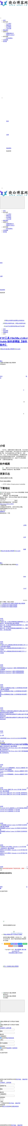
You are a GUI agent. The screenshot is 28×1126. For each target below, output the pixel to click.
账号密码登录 (10, 1038)
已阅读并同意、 (11, 1103)
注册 (2, 1101)
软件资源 (5, 330)
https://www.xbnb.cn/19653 (7, 504)
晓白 (1, 361)
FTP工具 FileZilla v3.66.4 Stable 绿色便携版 (13, 341)
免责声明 (15, 945)
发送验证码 (3, 1036)
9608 (24, 576)
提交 (16, 500)
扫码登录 (16, 1106)
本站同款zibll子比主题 (18, 326)
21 (23, 588)
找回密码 (9, 1048)
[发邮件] (15, 991)
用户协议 (20, 945)
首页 (4, 329)
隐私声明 (10, 945)
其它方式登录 (6, 1106)
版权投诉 (25, 943)
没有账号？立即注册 (5, 1028)
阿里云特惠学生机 (20, 323)
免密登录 (14, 1048)
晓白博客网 (18, 949)
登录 (1, 886)
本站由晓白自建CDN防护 (16, 952)
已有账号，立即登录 (5, 1082)
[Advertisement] (14, 428)
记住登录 (4, 1038)
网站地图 (20, 943)
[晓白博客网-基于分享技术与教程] (12, 934)
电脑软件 (5, 332)
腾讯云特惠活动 (20, 320)
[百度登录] (11, 317)
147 (25, 588)
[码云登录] (11, 306)
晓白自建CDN (14, 943)
